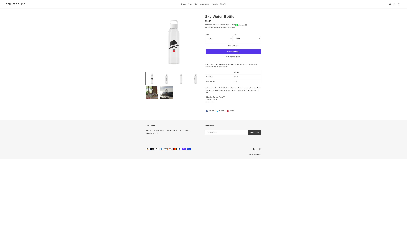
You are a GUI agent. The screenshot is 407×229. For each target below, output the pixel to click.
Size (207, 34)
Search (148, 130)
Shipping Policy (185, 130)
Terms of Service (152, 133)
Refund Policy (172, 130)
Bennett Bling (16, 4)
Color (235, 34)
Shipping (217, 27)
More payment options (233, 56)
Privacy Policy (159, 130)
